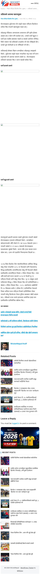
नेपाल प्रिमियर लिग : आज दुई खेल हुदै (22, 554)
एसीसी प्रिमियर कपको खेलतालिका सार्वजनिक (25, 361)
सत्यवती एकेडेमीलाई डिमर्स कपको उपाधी (22, 543)
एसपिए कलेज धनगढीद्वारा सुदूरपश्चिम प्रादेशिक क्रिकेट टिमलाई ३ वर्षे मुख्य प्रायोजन (26, 372)
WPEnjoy (20, 571)
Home (3, 8)
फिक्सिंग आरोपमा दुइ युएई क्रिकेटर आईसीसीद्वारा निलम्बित (19, 326)
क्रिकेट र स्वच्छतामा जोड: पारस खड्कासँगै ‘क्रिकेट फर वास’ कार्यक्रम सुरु (26, 390)
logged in (16, 423)
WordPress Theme (27, 568)
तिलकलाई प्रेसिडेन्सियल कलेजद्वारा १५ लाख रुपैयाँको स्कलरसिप (24, 523)
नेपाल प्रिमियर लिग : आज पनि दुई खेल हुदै (23, 532)
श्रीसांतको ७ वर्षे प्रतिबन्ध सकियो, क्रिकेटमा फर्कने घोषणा (19, 321)
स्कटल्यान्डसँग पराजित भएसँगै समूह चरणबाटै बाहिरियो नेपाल (25, 380)
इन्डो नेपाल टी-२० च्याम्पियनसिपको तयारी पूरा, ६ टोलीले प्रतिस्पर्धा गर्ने (25, 398)
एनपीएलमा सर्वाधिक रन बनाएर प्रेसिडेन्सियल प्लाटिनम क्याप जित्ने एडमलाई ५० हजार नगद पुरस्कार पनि (25, 409)
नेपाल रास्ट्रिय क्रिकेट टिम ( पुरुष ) (16, 8)
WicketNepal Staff (18, 344)
